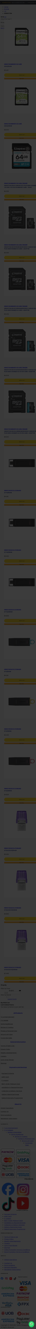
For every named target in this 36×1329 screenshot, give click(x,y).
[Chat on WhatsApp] (31, 1324)
